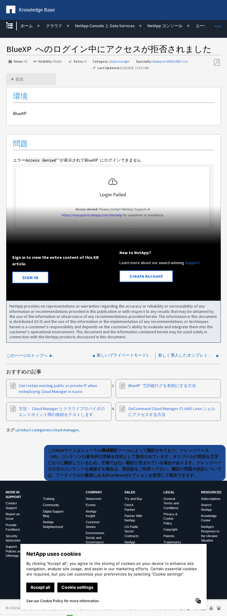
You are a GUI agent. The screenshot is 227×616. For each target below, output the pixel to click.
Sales (129, 492)
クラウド (54, 25)
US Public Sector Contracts (131, 531)
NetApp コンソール (165, 25)
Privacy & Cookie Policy (170, 518)
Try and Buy (133, 498)
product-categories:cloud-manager (48, 430)
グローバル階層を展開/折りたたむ (13, 26)
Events (91, 505)
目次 (19, 79)
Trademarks (172, 542)
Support (192, 262)
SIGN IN (30, 277)
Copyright (170, 529)
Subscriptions (210, 498)
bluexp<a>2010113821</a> (170, 61)
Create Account (146, 276)
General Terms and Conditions (171, 503)
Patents (168, 536)
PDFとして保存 (216, 62)
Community (51, 505)
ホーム (27, 25)
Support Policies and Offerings (14, 551)
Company (94, 492)
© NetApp (16, 608)
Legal (169, 492)
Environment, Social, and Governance (95, 537)
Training (48, 498)
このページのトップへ (27, 355)
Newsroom (93, 498)
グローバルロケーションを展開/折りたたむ (218, 24)
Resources (211, 492)
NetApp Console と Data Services (105, 25)
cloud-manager (119, 61)
